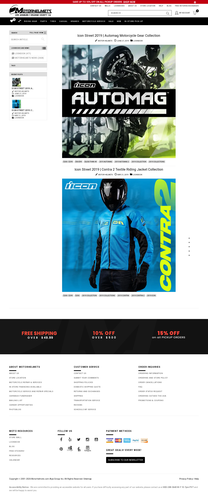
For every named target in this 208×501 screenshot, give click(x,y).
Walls (107, 6)
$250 (77, 296)
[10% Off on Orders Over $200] (104, 335)
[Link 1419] (61, 449)
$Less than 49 (91, 162)
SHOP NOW (129, 2)
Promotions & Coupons (150, 400)
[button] (182, 13)
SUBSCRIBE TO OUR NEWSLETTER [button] (125, 460)
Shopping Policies (83, 382)
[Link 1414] (61, 439)
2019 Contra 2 (138, 296)
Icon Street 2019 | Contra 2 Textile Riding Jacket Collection (23, 110)
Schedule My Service (85, 409)
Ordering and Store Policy (153, 378)
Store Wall (15, 437)
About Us (132, 6)
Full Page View (36, 33)
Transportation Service (87, 400)
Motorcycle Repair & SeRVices (25, 382)
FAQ (140, 387)
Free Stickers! (16, 451)
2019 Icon (151, 296)
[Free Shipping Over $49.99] (39, 335)
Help (161, 6)
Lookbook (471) (23, 53)
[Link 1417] (87, 439)
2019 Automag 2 (122, 162)
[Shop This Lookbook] (189, 241)
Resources (15, 455)
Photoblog (15, 409)
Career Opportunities (21, 405)
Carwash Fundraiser (20, 396)
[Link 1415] (70, 439)
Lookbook (14, 442)
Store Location (147, 6)
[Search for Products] (189, 259)
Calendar (14, 460)
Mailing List (15, 400)
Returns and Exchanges (87, 391)
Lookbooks (118, 6)
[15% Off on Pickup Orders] (168, 335)
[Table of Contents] (189, 269)
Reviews (78, 405)
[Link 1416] (79, 439)
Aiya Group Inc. (57, 479)
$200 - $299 (68, 162)
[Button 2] (168, 13)
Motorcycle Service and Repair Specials (31, 391)
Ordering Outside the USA (152, 396)
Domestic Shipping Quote (87, 387)
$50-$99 (78, 162)
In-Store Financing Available (25, 387)
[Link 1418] (96, 439)
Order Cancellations (150, 382)
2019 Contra (123, 296)
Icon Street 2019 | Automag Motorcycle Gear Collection (23, 88)
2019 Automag (105, 162)
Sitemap (87, 479)
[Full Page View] (189, 231)
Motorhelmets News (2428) (29, 58)
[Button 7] (43, 39)
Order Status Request (150, 391)
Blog (169, 6)
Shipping (78, 396)
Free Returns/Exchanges (187, 6)
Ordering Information (150, 373)
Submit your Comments (86, 378)
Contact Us (94, 6)
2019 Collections (156, 162)
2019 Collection (139, 162)
